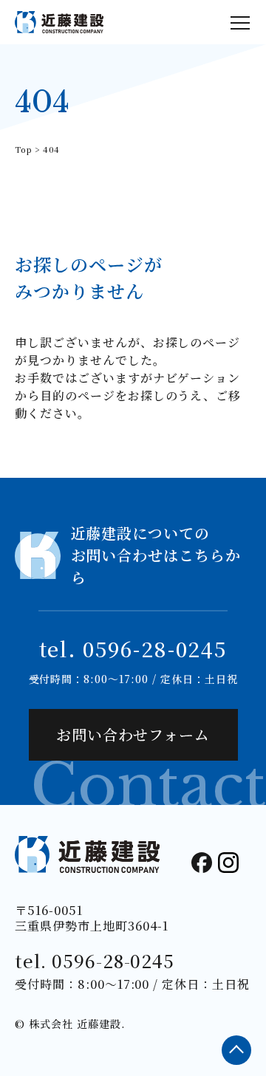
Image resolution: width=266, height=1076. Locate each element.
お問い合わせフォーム (133, 734)
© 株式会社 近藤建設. (70, 1023)
